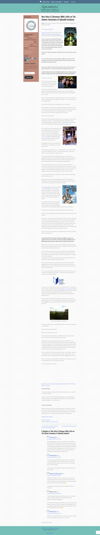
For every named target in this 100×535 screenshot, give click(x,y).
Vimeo (48, 385)
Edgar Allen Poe (65, 124)
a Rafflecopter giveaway (47, 416)
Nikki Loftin (44, 32)
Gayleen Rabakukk (28, 41)
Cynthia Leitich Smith (48, 29)
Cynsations (66, 2)
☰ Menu (73, 2)
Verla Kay (43, 179)
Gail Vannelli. (32, 48)
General (48, 420)
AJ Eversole (27, 44)
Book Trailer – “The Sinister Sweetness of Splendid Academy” (55, 383)
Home (42, 23)
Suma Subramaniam (29, 43)
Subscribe (28, 77)
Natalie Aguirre (53, 455)
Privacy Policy (50, 533)
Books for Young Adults (56, 2)
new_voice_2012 (54, 421)
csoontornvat (52, 437)
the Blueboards (46, 187)
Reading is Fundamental (66, 288)
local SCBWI (47, 136)
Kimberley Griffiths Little (55, 473)
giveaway (47, 421)
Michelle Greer (53, 511)
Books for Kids (46, 2)
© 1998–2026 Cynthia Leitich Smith (50, 528)
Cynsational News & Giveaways (68, 426)
